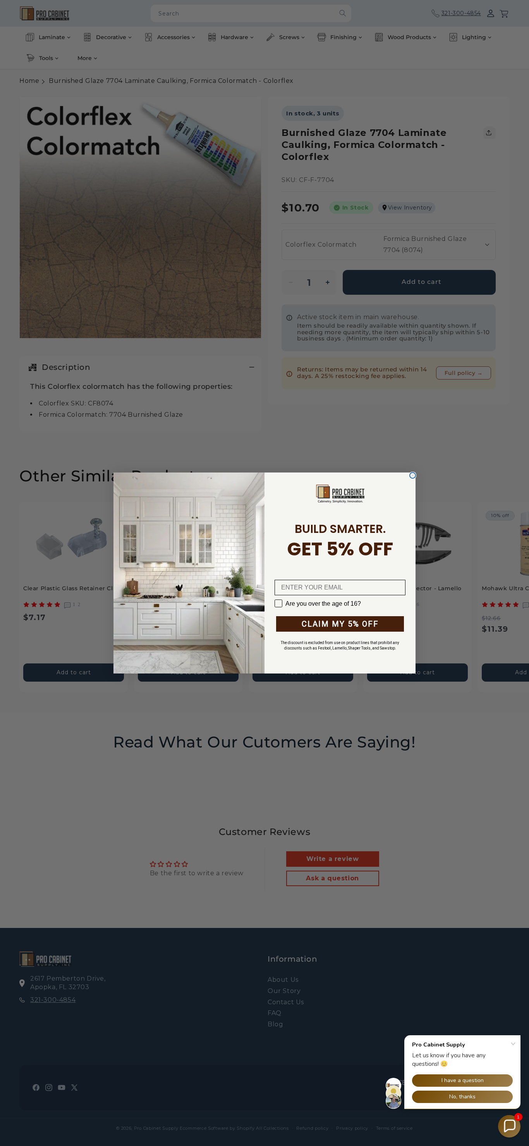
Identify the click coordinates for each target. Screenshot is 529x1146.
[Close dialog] (413, 475)
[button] (509, 1126)
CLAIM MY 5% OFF (340, 624)
